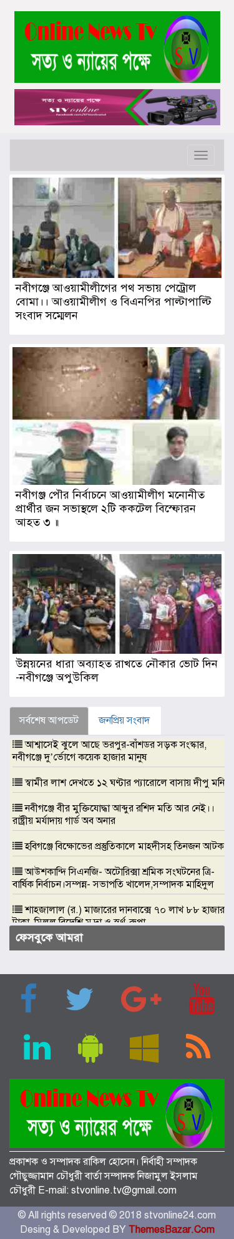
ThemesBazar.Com (172, 1229)
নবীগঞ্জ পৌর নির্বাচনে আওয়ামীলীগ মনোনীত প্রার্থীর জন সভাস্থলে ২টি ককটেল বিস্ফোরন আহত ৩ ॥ (110, 508)
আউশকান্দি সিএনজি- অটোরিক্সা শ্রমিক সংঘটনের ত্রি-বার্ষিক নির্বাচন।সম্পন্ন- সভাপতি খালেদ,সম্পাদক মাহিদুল (113, 878)
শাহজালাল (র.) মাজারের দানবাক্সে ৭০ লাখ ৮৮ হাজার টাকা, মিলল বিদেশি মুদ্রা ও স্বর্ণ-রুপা (118, 916)
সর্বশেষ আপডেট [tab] (49, 720)
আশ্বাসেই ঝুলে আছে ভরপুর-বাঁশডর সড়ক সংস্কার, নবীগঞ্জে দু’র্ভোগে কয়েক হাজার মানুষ (109, 751)
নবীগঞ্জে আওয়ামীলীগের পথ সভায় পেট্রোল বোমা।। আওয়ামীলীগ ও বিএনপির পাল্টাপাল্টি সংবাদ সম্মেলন (114, 301)
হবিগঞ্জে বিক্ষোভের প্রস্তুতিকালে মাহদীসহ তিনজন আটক (124, 846)
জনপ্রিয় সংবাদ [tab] (124, 720)
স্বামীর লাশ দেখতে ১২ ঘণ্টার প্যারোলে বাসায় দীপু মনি (125, 783)
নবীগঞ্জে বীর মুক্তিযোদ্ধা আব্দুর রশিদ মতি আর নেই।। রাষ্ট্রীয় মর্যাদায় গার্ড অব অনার (113, 814)
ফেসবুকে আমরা (49, 937)
